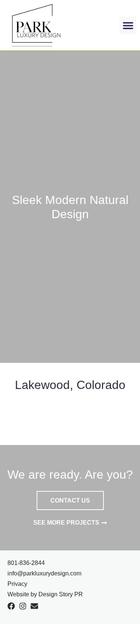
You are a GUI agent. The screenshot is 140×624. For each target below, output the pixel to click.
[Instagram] (23, 606)
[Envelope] (34, 606)
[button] (127, 25)
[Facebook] (11, 606)
